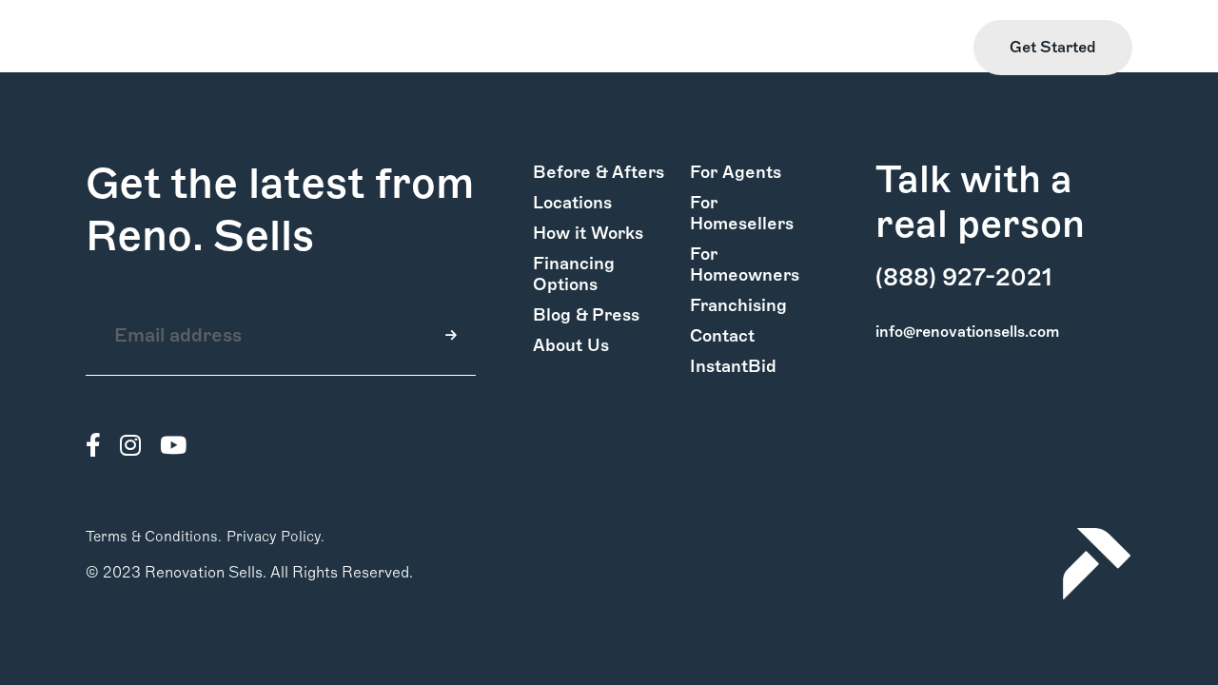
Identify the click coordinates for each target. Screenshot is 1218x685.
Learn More (912, 48)
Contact (722, 335)
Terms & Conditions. (154, 536)
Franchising (738, 305)
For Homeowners (744, 264)
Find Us (823, 48)
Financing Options (574, 274)
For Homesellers (742, 213)
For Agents (735, 172)
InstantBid (733, 366)
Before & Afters (598, 172)
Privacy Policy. (275, 536)
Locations (572, 202)
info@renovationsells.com (967, 332)
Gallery (228, 48)
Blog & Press (586, 314)
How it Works (135, 48)
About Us (571, 345)
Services (305, 48)
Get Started (1053, 47)
